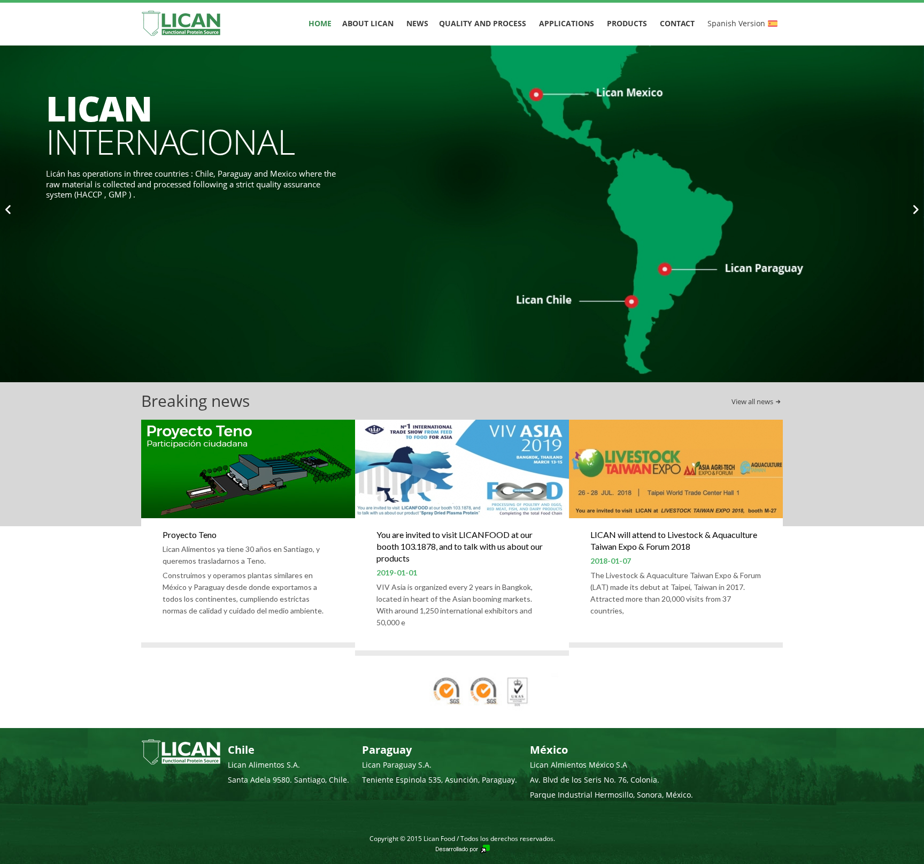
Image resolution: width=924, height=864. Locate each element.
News (417, 23)
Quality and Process (482, 23)
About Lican (368, 23)
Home (320, 23)
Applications (566, 23)
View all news (752, 401)
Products (627, 23)
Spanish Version (736, 23)
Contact (677, 23)
